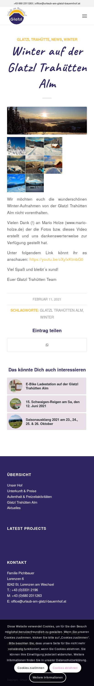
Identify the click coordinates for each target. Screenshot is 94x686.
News (56, 39)
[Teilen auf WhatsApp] (47, 345)
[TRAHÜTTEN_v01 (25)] (47, 121)
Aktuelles (14, 507)
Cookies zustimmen (31, 668)
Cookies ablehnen (65, 668)
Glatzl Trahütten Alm (61, 310)
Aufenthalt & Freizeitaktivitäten (29, 496)
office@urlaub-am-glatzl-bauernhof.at (38, 601)
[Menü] (84, 15)
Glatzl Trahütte (33, 39)
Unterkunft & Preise (21, 490)
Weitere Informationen (48, 677)
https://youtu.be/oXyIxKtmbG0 (56, 259)
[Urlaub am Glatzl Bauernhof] (39, 16)
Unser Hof (14, 485)
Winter (70, 39)
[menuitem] (84, 15)
